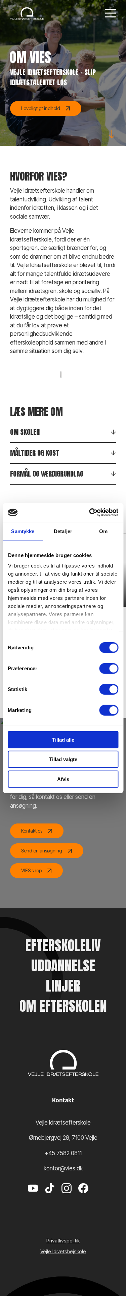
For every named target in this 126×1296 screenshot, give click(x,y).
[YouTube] (33, 1198)
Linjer (63, 986)
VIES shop (31, 870)
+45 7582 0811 (63, 1153)
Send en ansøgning (41, 850)
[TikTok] (50, 1198)
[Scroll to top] (109, 1272)
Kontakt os (31, 831)
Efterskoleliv (63, 945)
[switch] (108, 668)
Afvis (63, 779)
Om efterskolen (63, 1006)
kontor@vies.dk (63, 1168)
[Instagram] (66, 1198)
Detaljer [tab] (63, 531)
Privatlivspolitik (63, 1240)
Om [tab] (103, 531)
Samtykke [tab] (22, 531)
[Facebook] (83, 1198)
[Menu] (110, 14)
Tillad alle (63, 739)
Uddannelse (63, 965)
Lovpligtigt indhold (40, 108)
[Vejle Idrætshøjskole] (27, 13)
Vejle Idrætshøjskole (63, 1251)
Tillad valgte (63, 759)
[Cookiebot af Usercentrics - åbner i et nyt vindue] (89, 512)
